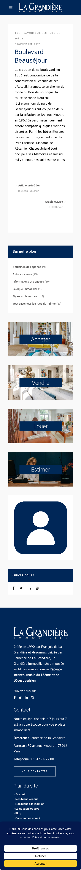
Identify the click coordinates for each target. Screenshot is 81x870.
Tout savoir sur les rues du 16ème (34, 303)
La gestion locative (27, 808)
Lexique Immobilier (25, 289)
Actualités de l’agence (27, 266)
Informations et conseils (28, 281)
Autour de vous (22, 274)
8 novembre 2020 (28, 44)
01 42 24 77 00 (42, 759)
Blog (18, 813)
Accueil (20, 794)
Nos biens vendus (26, 799)
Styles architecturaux (26, 296)
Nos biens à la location (29, 803)
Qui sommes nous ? (27, 818)
